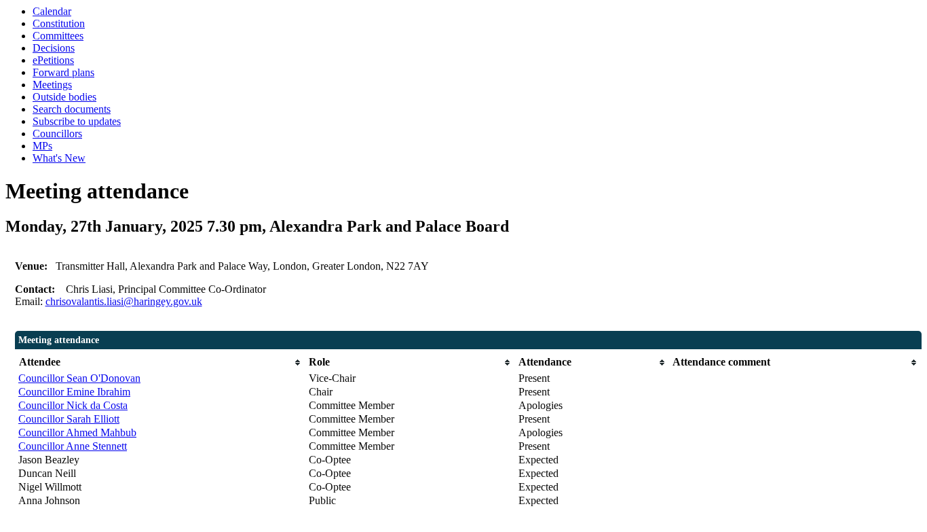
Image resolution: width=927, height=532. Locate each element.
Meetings (52, 84)
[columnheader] (160, 362)
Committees (58, 35)
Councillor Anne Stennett (72, 446)
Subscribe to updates (77, 121)
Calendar (52, 11)
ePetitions (53, 60)
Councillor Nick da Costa (73, 405)
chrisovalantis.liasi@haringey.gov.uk (123, 301)
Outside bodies (64, 97)
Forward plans (63, 72)
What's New (59, 158)
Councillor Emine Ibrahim (74, 391)
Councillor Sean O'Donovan (79, 378)
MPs (42, 146)
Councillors (57, 133)
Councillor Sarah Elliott (68, 419)
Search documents (72, 109)
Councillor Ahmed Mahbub (77, 432)
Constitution (59, 23)
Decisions (54, 48)
